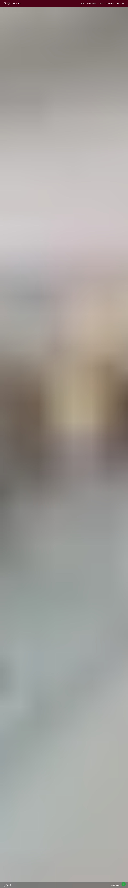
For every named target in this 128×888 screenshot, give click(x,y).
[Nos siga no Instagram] (118, 3)
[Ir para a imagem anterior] (5, 885)
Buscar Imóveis (91, 3)
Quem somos (110, 3)
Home (82, 3)
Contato (101, 3)
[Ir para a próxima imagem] (9, 885)
